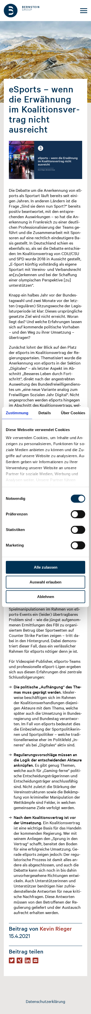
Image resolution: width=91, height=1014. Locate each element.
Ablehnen (45, 596)
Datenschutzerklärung (45, 1001)
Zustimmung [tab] (17, 413)
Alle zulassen (45, 567)
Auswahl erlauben (45, 582)
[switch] (78, 514)
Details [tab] (44, 413)
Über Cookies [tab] (73, 413)
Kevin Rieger (56, 928)
